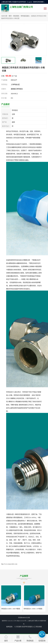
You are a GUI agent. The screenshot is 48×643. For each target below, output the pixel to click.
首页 (10, 16)
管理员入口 (31, 627)
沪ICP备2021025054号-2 (20, 620)
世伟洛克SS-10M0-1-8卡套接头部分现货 (15, 609)
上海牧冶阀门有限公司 (33, 620)
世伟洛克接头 (25, 16)
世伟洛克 (36, 609)
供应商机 (16, 16)
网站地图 (39, 627)
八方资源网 (17, 627)
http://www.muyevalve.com (9, 564)
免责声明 (25, 627)
